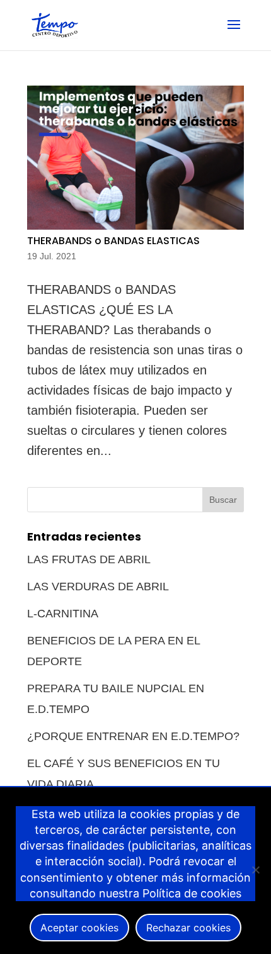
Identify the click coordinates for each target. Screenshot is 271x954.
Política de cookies (191, 893)
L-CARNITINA (62, 613)
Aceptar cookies (79, 927)
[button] (234, 32)
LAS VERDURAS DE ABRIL (98, 586)
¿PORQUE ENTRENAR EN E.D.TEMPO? (133, 736)
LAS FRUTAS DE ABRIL (89, 559)
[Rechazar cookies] (255, 869)
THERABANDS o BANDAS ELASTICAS (113, 240)
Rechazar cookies (188, 927)
